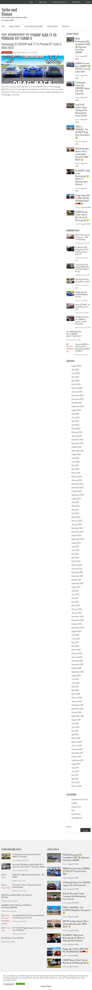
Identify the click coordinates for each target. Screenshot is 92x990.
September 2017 (77, 760)
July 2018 (75, 723)
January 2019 (77, 701)
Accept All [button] (20, 984)
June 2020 (76, 638)
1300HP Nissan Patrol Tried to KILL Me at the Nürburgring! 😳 (82, 216)
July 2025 (75, 414)
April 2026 (75, 380)
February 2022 (77, 565)
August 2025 (76, 410)
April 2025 (75, 425)
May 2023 (75, 509)
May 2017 (75, 775)
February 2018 (77, 742)
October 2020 (77, 624)
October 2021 (76, 579)
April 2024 (75, 469)
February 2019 (77, 697)
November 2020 (78, 620)
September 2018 (78, 716)
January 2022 (77, 568)
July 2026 (75, 369)
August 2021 (76, 587)
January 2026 (77, 391)
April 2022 (75, 557)
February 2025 (77, 432)
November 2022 (77, 532)
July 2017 (75, 767)
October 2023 (77, 491)
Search (69, 826)
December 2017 (77, 749)
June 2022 (76, 550)
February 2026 (77, 388)
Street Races (76, 2)
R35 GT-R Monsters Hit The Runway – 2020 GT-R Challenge (82, 237)
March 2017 (76, 782)
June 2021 (75, 594)
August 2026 (76, 366)
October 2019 (76, 668)
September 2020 (78, 627)
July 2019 (75, 679)
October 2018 (76, 712)
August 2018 (76, 720)
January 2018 (77, 745)
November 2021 (77, 576)
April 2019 (75, 690)
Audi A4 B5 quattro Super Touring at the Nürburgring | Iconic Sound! (81, 110)
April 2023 (75, 513)
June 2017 (75, 771)
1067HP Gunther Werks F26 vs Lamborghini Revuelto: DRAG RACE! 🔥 (82, 154)
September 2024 (78, 450)
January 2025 (77, 436)
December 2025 (77, 395)
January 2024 (77, 480)
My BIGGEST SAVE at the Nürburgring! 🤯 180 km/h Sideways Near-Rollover (82, 177)
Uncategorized (77, 818)
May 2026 (75, 377)
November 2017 (77, 753)
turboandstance (21, 52)
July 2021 (75, 591)
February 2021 (77, 609)
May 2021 (75, 598)
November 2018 (77, 708)
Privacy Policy (46, 986)
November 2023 (77, 487)
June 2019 (75, 683)
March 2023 (76, 517)
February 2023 (77, 520)
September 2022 (78, 539)
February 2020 (77, 653)
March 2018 (76, 738)
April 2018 (75, 734)
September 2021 (77, 583)
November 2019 (77, 664)
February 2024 (77, 476)
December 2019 (77, 661)
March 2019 (76, 694)
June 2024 (75, 462)
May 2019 (75, 686)
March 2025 (76, 428)
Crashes (88, 2)
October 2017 (76, 756)
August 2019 (76, 675)
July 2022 (75, 546)
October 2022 (77, 535)
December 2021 (77, 572)
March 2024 (76, 473)
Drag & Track (42, 2)
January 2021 (77, 613)
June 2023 (76, 506)
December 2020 (77, 616)
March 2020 (76, 650)
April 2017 (75, 779)
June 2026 (76, 373)
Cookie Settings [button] (8, 984)
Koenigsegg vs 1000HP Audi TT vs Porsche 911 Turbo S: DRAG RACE (31, 46)
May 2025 (75, 421)
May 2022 (75, 554)
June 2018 (75, 727)
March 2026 (76, 384)
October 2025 (77, 403)
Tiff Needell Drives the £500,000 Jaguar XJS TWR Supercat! (82, 88)
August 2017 (76, 764)
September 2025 (78, 406)
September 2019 (78, 672)
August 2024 (76, 454)
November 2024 (77, 443)
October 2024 (76, 447)
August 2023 (76, 498)
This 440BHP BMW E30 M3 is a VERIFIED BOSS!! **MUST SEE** (74, 334)
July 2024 (75, 458)
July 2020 (75, 635)
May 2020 (75, 642)
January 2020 (77, 657)
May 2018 (75, 731)
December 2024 (77, 439)
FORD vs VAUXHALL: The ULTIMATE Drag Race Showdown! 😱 (82, 132)
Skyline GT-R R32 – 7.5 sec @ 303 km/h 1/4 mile (82, 307)
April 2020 (75, 646)
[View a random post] (87, 26)
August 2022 (76, 543)
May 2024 (75, 465)
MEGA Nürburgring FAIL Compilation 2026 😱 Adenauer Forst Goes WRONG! (82, 45)
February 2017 (77, 786)
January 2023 (77, 524)
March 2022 (76, 561)
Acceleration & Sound (59, 2)
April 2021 (75, 602)
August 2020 (76, 631)
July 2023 (75, 502)
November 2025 (77, 399)
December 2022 (77, 528)
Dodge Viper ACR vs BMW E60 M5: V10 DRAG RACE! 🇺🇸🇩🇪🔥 (82, 199)
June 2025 (76, 417)
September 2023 (78, 495)
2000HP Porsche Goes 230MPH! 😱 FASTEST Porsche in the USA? (83, 67)
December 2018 (77, 705)
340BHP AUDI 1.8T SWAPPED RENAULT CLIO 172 (81, 294)
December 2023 (77, 484)
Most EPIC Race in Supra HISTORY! (12, 938)
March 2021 (76, 605)
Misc (31, 2)
